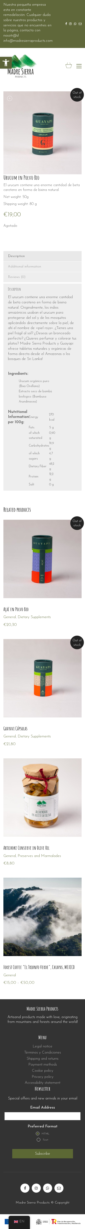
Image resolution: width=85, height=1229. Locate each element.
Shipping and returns (42, 1059)
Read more (12, 617)
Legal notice (42, 1046)
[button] (6, 63)
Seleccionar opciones (20, 856)
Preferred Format (43, 1126)
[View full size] (9, 98)
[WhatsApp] (47, 1188)
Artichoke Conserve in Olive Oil (26, 848)
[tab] (42, 256)
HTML (45, 1133)
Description (16, 256)
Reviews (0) (17, 277)
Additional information (24, 266)
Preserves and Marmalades (39, 856)
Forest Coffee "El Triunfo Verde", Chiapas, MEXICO (39, 967)
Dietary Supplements (34, 617)
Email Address (42, 1107)
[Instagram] (36, 1188)
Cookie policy (42, 1071)
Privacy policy (42, 1077)
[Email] (58, 1188)
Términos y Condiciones (42, 1052)
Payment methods (42, 1065)
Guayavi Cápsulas (15, 728)
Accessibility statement (42, 1083)
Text (45, 1140)
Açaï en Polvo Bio (16, 609)
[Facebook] (24, 1188)
